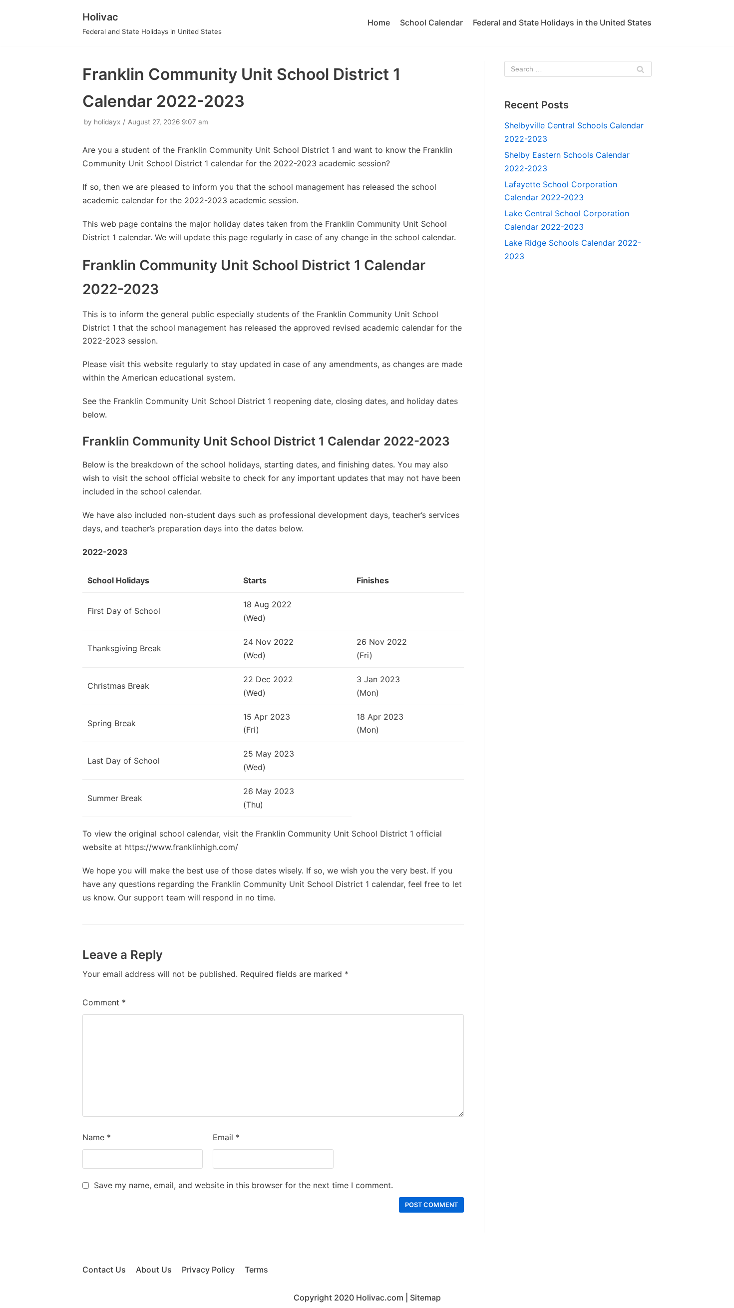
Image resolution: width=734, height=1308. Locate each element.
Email (226, 1137)
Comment (104, 1002)
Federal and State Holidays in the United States (562, 22)
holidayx (107, 122)
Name (96, 1137)
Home (378, 22)
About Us (154, 1270)
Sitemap (425, 1298)
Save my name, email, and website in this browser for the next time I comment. (243, 1185)
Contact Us (104, 1270)
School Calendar (431, 22)
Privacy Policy (208, 1270)
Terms (256, 1270)
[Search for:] (578, 69)
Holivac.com (379, 1298)
